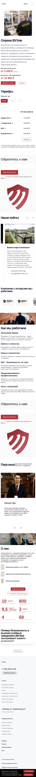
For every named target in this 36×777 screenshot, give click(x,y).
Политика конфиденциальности (9, 763)
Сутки (12, 100)
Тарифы (22, 83)
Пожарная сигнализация (10, 693)
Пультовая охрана (8, 687)
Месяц (4, 100)
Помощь (4, 741)
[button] (27, 218)
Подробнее (28, 774)
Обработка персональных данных (10, 767)
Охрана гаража (6, 734)
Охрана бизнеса (7, 722)
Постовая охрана (7, 702)
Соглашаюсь (29, 771)
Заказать (26, 139)
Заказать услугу (8, 83)
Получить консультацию (18, 594)
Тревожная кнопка (7, 699)
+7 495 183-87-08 (9, 669)
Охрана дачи (6, 731)
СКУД (3, 690)
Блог (3, 750)
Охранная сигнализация (10, 696)
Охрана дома (6, 725)
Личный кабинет (6, 747)
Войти (26, 4)
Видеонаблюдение (8, 684)
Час (20, 100)
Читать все (18, 651)
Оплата (4, 744)
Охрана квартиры (7, 728)
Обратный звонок (9, 172)
